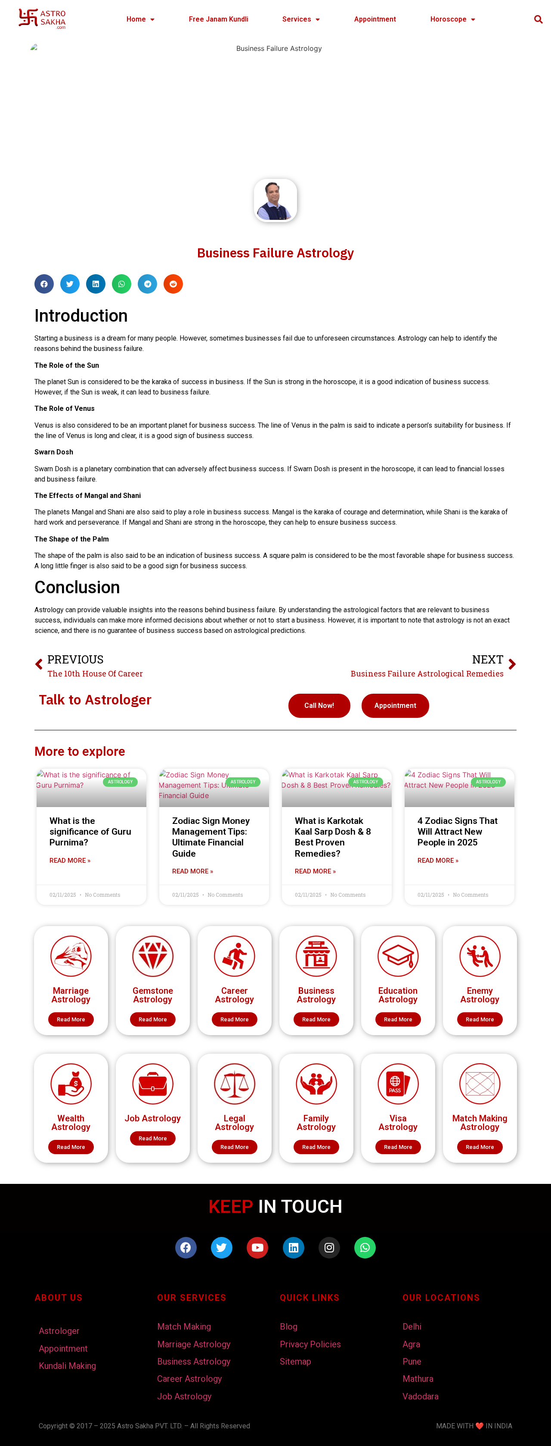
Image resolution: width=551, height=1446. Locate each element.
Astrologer (59, 1331)
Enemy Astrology (479, 995)
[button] (71, 1019)
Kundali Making (67, 1366)
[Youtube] (257, 1247)
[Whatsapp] (365, 1247)
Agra (411, 1344)
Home (136, 19)
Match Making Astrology (480, 1122)
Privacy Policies (310, 1344)
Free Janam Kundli (218, 19)
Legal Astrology (234, 1122)
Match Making (184, 1326)
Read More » (70, 860)
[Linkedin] (293, 1247)
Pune (411, 1361)
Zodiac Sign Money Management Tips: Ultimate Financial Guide (211, 837)
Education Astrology (398, 995)
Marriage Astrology (70, 995)
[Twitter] (221, 1247)
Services (296, 19)
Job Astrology (152, 1118)
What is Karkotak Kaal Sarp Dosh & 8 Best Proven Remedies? (333, 837)
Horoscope (448, 19)
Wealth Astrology (70, 1122)
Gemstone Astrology (153, 995)
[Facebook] (186, 1247)
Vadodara (420, 1396)
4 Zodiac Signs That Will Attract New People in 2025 (458, 832)
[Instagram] (329, 1247)
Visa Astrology (398, 1122)
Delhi (411, 1326)
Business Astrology (316, 995)
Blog (288, 1326)
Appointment (375, 19)
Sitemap (295, 1361)
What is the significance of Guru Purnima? (90, 832)
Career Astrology (234, 995)
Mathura (417, 1379)
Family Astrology (316, 1122)
